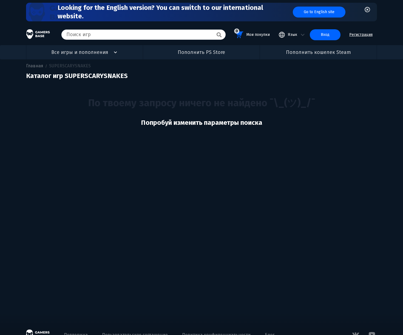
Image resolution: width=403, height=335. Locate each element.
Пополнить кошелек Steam (318, 52)
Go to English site (319, 12)
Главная (34, 65)
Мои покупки (252, 33)
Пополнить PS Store (201, 52)
